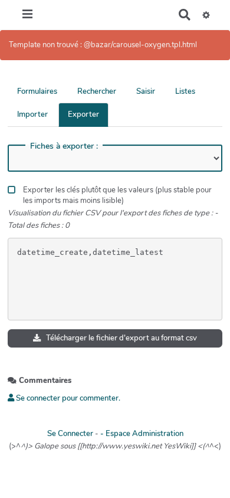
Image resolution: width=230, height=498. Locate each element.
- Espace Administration (141, 433)
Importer (32, 114)
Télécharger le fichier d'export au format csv (120, 338)
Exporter (83, 114)
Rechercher (96, 91)
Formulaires (37, 91)
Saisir (145, 91)
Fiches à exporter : (64, 146)
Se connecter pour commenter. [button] (67, 398)
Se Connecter (70, 433)
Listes (185, 91)
